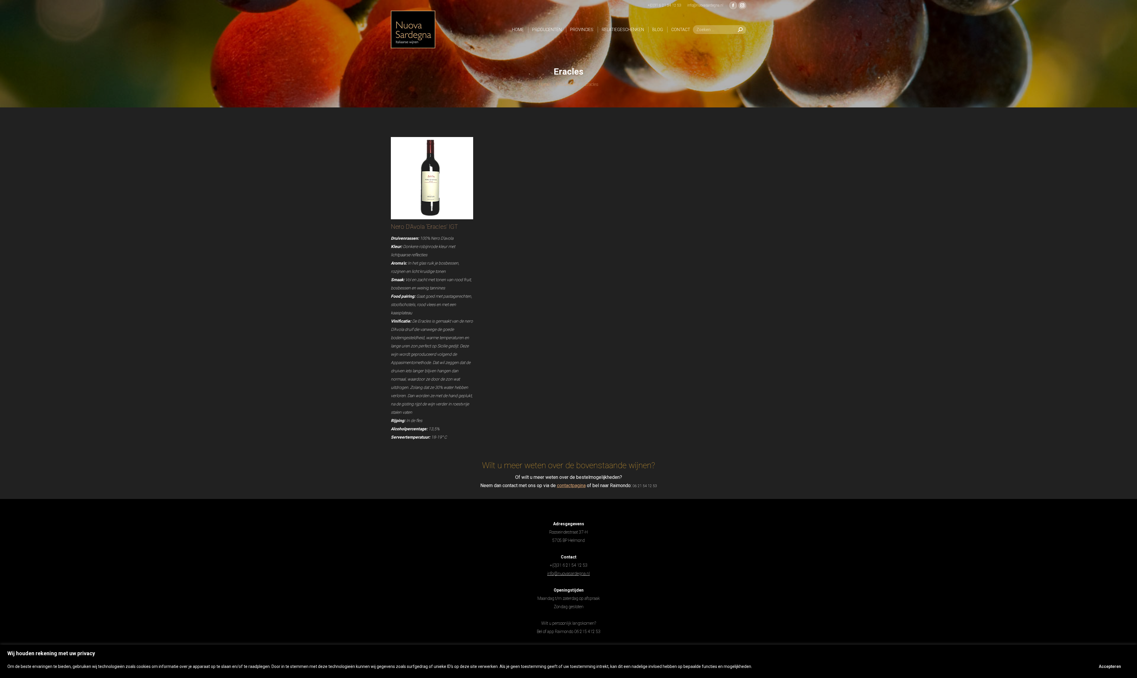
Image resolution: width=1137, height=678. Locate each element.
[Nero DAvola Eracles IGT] (432, 178)
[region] (568, 661)
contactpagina (571, 485)
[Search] (740, 29)
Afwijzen (1071, 666)
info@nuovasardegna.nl (568, 573)
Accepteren (1110, 666)
